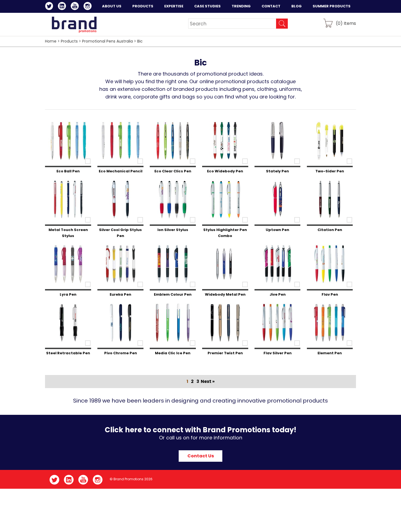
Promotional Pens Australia (107, 41)
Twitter (50, 7)
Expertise (173, 6)
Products (142, 6)
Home (50, 41)
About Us (111, 6)
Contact (271, 6)
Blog (296, 6)
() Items (346, 23)
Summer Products (332, 6)
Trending (241, 6)
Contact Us (200, 456)
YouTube (76, 7)
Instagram (88, 7)
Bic (140, 41)
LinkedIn (63, 7)
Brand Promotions (74, 24)
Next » (208, 381)
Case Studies (207, 6)
